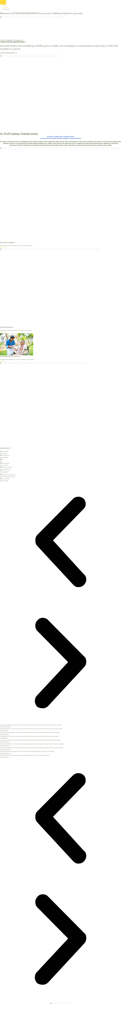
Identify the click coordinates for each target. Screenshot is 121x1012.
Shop (87, 3)
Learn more (3, 247)
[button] (97, 3)
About (77, 3)
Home (82, 3)
